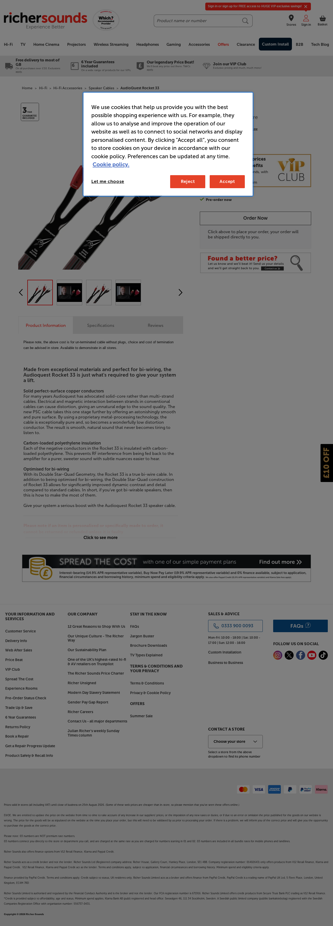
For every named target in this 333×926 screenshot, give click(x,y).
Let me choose (107, 181)
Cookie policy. (111, 164)
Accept (227, 181)
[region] (168, 144)
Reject (188, 181)
